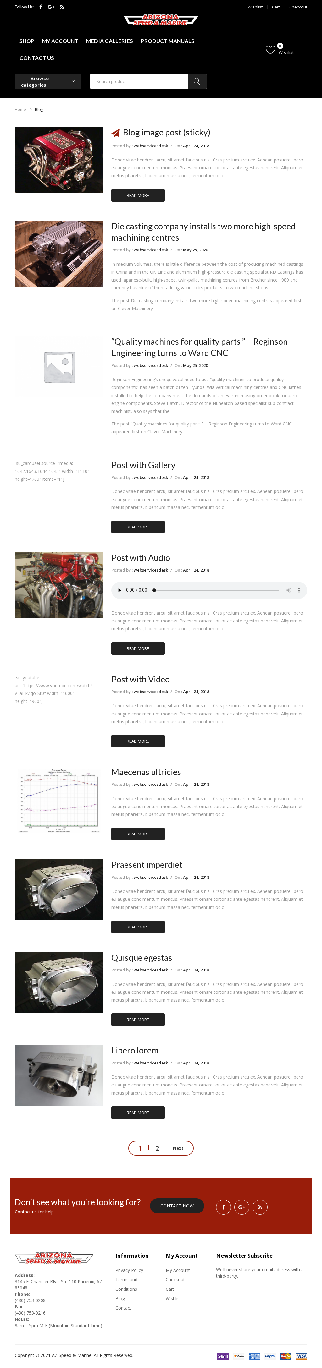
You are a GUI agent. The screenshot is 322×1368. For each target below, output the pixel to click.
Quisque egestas (141, 957)
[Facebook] (41, 7)
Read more (138, 195)
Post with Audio (140, 557)
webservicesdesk (151, 146)
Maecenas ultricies (146, 772)
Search (197, 81)
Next (178, 1148)
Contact (123, 1308)
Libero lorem (134, 1050)
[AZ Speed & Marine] (161, 19)
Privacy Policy (129, 1270)
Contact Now (177, 1206)
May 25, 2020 (195, 250)
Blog (120, 1298)
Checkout (298, 7)
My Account (178, 1270)
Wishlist (255, 7)
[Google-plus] (51, 7)
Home (20, 109)
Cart (276, 7)
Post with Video (140, 679)
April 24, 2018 (196, 146)
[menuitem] (26, 41)
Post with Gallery (143, 465)
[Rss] (62, 7)
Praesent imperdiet (146, 864)
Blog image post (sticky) (166, 132)
